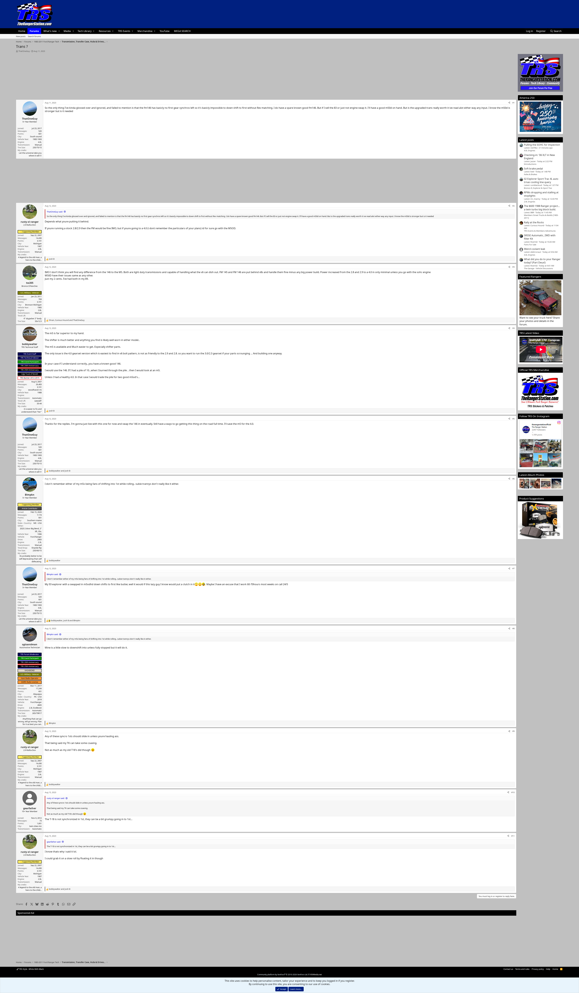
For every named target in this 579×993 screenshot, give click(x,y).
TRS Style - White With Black (31, 969)
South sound (36, 136)
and (59, 470)
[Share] (509, 102)
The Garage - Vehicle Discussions (538, 268)
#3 (513, 267)
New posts (20, 36)
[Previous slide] (523, 483)
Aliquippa (37, 694)
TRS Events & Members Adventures (540, 230)
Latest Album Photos (531, 475)
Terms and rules (522, 969)
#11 (513, 836)
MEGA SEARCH (182, 31)
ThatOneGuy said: (55, 211)
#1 (513, 102)
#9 (513, 731)
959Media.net (316, 974)
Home (21, 31)
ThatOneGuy (24, 51)
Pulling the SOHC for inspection (542, 144)
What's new (50, 31)
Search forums (34, 36)
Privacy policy (538, 969)
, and (67, 320)
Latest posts (526, 140)
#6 (513, 478)
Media (67, 31)
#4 (513, 328)
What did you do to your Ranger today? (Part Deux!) (542, 261)
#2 (513, 205)
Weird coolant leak (534, 249)
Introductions (530, 164)
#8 (513, 628)
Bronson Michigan (33, 304)
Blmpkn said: (52, 574)
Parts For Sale (530, 244)
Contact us (508, 969)
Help (548, 969)
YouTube (164, 31)
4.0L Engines (529, 150)
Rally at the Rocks (534, 222)
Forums (34, 31)
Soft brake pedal (533, 168)
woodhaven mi (35, 389)
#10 (513, 792)
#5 (513, 418)
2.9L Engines (529, 201)
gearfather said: (54, 841)
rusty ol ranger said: (56, 798)
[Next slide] (557, 483)
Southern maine (34, 520)
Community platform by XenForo (282, 974)
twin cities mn (35, 826)
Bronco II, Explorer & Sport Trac (538, 188)
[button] (59, 31)
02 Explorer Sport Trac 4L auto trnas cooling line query (541, 180)
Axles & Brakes (530, 174)
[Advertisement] (266, 75)
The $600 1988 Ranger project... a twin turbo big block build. (542, 207)
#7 (513, 568)
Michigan (37, 243)
